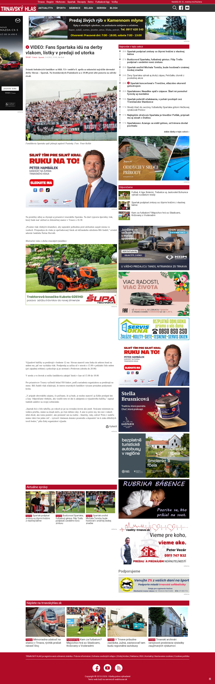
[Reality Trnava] (154, 542)
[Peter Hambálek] (154, 364)
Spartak (71, 1)
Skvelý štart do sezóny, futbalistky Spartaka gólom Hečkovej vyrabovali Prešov (158, 108)
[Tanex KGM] (154, 248)
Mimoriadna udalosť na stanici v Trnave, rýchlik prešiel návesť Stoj (43, 642)
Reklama (134, 656)
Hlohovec (60, 1)
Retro (90, 1)
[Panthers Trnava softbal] (154, 585)
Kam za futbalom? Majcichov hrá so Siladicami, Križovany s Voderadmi (156, 214)
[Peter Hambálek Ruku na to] (71, 177)
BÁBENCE (74, 8)
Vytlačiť (113, 426)
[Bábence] (154, 499)
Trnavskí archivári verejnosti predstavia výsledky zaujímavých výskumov (166, 642)
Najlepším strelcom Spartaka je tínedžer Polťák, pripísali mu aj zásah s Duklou (158, 116)
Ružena (198, 1)
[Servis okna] (154, 329)
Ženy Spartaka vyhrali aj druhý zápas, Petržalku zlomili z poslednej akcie (155, 77)
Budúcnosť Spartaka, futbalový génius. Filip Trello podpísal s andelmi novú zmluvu (70, 519)
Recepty (81, 1)
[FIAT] (154, 294)
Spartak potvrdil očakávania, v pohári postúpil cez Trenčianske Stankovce (154, 100)
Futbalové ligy (103, 1)
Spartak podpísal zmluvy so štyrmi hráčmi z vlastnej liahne (38, 518)
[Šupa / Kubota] (71, 274)
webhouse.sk (121, 679)
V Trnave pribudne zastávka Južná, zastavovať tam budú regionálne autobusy (126, 642)
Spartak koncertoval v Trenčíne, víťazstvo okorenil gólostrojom (156, 84)
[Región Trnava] (154, 455)
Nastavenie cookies (164, 656)
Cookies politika (181, 656)
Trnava (41, 1)
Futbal (34, 57)
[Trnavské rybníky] (107, 28)
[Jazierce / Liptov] (154, 158)
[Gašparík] (154, 410)
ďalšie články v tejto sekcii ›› (176, 132)
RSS (141, 656)
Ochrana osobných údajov (104, 656)
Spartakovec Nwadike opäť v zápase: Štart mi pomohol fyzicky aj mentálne (157, 92)
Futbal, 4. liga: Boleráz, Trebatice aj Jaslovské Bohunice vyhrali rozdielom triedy (160, 193)
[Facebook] (181, 7)
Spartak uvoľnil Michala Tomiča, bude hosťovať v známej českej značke (98, 519)
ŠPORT (28, 57)
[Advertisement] (52, 455)
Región (50, 1)
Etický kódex (123, 656)
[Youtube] (187, 7)
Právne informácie (82, 656)
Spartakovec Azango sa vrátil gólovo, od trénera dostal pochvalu (157, 124)
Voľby (115, 1)
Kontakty (149, 656)
